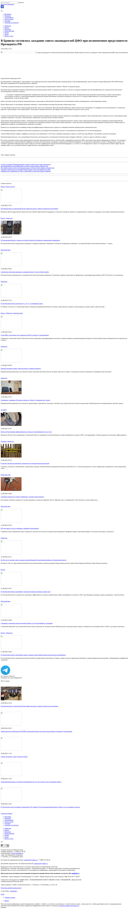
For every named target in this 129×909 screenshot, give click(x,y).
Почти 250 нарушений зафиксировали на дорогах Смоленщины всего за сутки (26, 432)
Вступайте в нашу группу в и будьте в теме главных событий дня (27, 168)
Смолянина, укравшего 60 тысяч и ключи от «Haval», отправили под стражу (25, 400)
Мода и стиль (9, 36)
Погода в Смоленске (7, 4)
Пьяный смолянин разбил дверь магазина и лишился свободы (21, 368)
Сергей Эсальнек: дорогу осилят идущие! (14, 756)
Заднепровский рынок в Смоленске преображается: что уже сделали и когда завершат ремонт (31, 782)
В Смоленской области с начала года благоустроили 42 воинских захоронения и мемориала (30, 240)
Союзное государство (11, 22)
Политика (8, 29)
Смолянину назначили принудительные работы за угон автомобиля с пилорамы (27, 623)
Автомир (7, 21)
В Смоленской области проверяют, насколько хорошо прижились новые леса (25, 591)
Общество (8, 26)
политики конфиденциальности (68, 905)
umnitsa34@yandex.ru (30, 860)
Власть (7, 27)
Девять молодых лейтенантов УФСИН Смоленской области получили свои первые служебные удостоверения (36, 731)
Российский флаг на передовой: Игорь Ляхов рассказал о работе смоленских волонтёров (29, 208)
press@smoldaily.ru (17, 853)
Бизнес (7, 32)
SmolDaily (13, 891)
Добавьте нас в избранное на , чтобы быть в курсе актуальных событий (26, 171)
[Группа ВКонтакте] (2, 7)
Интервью (8, 14)
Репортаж (8, 16)
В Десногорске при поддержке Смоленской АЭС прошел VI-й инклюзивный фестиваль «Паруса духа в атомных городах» (40, 807)
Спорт (7, 34)
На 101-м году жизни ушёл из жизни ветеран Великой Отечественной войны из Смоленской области (33, 560)
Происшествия (9, 31)
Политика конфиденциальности (11, 888)
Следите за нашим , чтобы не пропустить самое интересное (26, 164)
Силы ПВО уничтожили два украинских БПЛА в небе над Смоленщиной (25, 335)
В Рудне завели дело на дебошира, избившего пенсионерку (20, 528)
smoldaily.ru (75, 873)
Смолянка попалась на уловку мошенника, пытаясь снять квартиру (22, 497)
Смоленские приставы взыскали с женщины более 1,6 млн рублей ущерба (25, 272)
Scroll (2, 894)
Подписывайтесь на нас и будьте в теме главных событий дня (24, 166)
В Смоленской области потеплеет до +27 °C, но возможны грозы (22, 303)
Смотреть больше (6, 813)
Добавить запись (10, 897)
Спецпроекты (9, 17)
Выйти (7, 901)
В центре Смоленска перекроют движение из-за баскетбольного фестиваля (25, 463)
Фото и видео (9, 19)
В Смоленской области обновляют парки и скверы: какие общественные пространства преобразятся (33, 655)
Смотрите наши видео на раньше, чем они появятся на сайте (26, 169)
